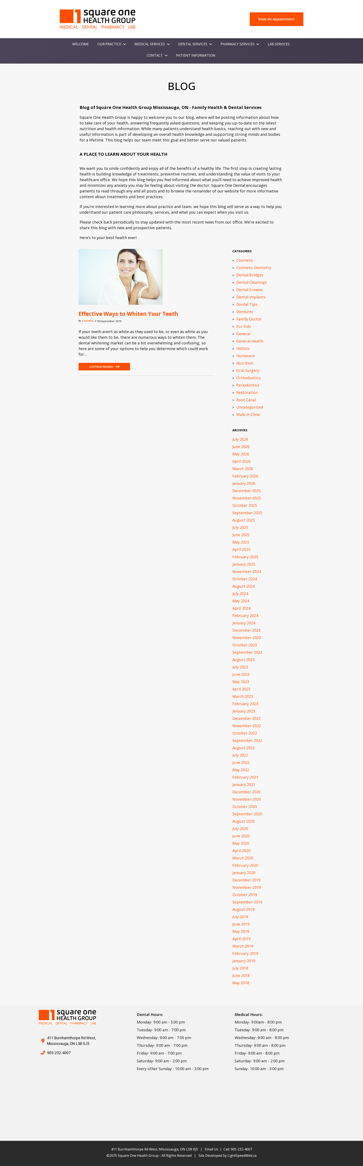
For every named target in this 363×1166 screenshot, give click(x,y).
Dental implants (251, 296)
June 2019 (241, 924)
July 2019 (240, 916)
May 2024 (240, 600)
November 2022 (246, 725)
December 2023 (246, 630)
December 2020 (246, 791)
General (243, 333)
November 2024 (246, 571)
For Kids (243, 326)
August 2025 (243, 520)
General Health (249, 341)
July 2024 (240, 593)
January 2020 (243, 872)
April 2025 (241, 549)
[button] (104, 367)
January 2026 (243, 483)
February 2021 (245, 777)
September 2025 (247, 512)
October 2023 (244, 644)
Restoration (247, 392)
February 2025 (245, 556)
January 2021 (243, 784)
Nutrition (244, 363)
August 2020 (243, 821)
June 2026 (241, 446)
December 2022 (246, 718)
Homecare (245, 355)
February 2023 (245, 703)
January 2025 (243, 564)
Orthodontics (248, 377)
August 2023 (243, 659)
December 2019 (246, 879)
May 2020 (240, 843)
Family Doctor (249, 319)
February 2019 (245, 953)
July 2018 (240, 968)
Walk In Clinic (248, 414)
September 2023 (247, 652)
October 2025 (244, 505)
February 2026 (245, 475)
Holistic (243, 348)
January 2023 (243, 711)
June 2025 (241, 534)
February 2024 (245, 615)
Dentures (244, 311)
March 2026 (242, 468)
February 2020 (245, 865)
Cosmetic (88, 321)
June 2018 (241, 975)
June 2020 (241, 835)
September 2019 (247, 902)
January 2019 (243, 960)
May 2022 (240, 769)
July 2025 (240, 527)
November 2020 (246, 799)
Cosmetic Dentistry (253, 267)
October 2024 (244, 578)
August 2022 (243, 747)
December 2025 (246, 490)
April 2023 (241, 688)
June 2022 (241, 762)
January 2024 (243, 622)
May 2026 (240, 453)
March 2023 (242, 696)
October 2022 (244, 733)
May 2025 (240, 542)
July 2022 (240, 755)
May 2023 (240, 681)
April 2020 (241, 850)
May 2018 (240, 982)
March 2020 (242, 857)
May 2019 (240, 931)
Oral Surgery (247, 370)
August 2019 (243, 909)
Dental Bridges (249, 274)
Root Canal (246, 399)
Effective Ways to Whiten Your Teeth (128, 314)
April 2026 (241, 461)
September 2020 (247, 813)
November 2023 (246, 637)
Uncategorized (249, 407)
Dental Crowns (249, 289)
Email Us (211, 1149)
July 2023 (240, 666)
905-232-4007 (59, 1053)
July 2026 (240, 439)
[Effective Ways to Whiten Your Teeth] (121, 276)
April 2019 (241, 938)
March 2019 (242, 946)
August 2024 (243, 586)
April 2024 (241, 608)
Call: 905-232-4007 (238, 1149)
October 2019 (244, 894)
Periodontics (247, 385)
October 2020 (244, 806)
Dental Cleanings (251, 282)
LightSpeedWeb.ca (242, 1155)
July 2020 (240, 828)
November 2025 (246, 498)
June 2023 (241, 674)
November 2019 (246, 887)
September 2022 (247, 740)
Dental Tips (246, 304)
